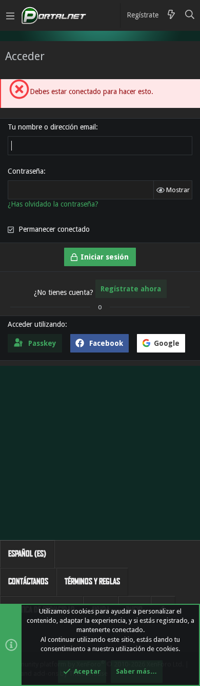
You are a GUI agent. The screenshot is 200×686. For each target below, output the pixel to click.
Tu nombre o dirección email (52, 127)
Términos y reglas (92, 581)
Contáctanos (28, 581)
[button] (10, 15)
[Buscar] (190, 15)
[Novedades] (171, 15)
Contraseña (26, 171)
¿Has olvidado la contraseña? (53, 204)
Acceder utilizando (36, 324)
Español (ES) (27, 554)
